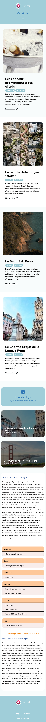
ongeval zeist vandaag (13, 593)
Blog (17, 713)
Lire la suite (10, 109)
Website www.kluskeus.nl (13, 625)
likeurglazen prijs (11, 609)
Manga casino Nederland (13, 554)
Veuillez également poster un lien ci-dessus (23, 634)
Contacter (26, 713)
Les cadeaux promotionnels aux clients (19, 82)
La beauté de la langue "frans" (22, 174)
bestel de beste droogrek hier (15, 589)
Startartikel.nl (9, 577)
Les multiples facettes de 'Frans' (21, 461)
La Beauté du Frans (19, 261)
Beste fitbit (9, 605)
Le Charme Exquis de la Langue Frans (22, 348)
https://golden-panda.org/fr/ (14, 566)
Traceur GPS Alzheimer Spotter (16, 614)
